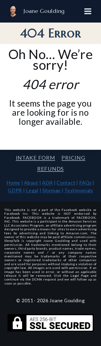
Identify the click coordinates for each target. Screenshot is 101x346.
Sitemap (51, 190)
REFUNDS (50, 168)
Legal (32, 190)
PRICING (73, 157)
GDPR (15, 190)
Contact (66, 182)
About (31, 182)
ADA (47, 182)
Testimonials (78, 190)
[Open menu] (87, 11)
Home (13, 182)
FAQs (85, 182)
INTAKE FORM (35, 157)
